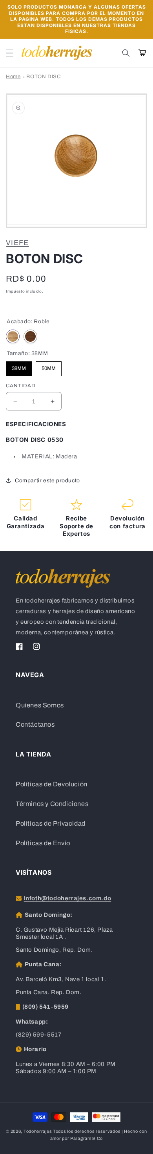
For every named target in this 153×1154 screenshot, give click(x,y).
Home (13, 76)
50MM (48, 366)
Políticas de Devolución (51, 784)
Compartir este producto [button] (47, 481)
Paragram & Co (86, 1138)
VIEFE (17, 243)
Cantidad (21, 385)
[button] (9, 53)
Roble (13, 336)
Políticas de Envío (43, 843)
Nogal (30, 336)
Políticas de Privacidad (51, 823)
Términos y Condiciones (52, 803)
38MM (19, 366)
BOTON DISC (43, 76)
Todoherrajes (38, 1131)
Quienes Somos (40, 705)
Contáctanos (35, 724)
